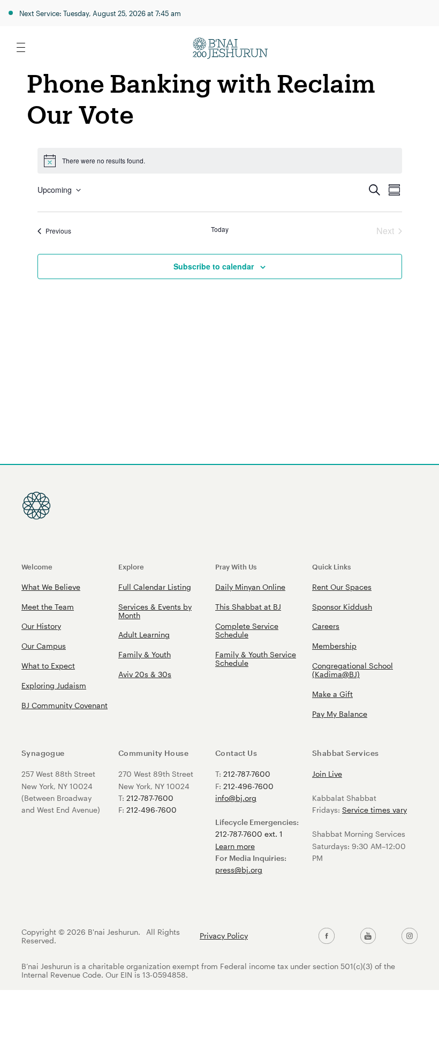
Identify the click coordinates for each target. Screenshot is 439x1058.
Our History (41, 626)
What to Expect (48, 665)
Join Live (327, 773)
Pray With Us (235, 566)
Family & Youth (144, 654)
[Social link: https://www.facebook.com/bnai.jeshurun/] (327, 936)
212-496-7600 (151, 809)
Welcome (36, 566)
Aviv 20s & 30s (144, 674)
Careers (325, 626)
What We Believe (50, 586)
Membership (334, 645)
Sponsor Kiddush (342, 606)
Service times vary (374, 809)
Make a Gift (332, 694)
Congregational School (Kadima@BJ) (352, 670)
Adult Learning (144, 634)
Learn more (235, 846)
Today (220, 229)
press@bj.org (238, 869)
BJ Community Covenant (64, 705)
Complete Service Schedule (246, 630)
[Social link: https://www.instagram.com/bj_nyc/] (410, 936)
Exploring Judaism (53, 685)
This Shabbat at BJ (248, 606)
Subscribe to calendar (213, 266)
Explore (131, 566)
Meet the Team (47, 606)
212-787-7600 (149, 797)
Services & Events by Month (155, 611)
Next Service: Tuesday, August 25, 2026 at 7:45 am (100, 13)
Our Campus (43, 645)
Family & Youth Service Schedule (255, 658)
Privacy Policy (224, 936)
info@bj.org (235, 797)
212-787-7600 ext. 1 (249, 833)
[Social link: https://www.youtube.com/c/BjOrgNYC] (368, 936)
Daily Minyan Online (250, 586)
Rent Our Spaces (342, 586)
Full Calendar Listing (154, 586)
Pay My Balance (339, 713)
